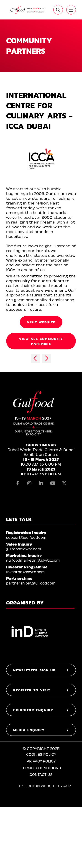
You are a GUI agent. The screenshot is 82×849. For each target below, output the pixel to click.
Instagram (29, 483)
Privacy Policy (41, 761)
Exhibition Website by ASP (45, 786)
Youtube (52, 483)
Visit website (41, 322)
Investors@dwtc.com (25, 572)
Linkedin (41, 483)
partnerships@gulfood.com (30, 583)
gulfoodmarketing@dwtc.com (33, 560)
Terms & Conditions (41, 768)
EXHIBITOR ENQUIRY (33, 709)
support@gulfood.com (26, 537)
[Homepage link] (27, 10)
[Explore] (71, 9)
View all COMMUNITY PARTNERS (41, 341)
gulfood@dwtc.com (23, 549)
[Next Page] (46, 358)
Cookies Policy (41, 754)
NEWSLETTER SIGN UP (34, 670)
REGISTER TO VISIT (31, 690)
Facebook (18, 483)
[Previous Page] (35, 358)
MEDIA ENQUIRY (29, 729)
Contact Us (41, 774)
